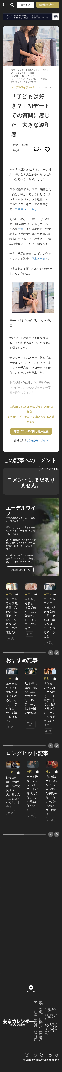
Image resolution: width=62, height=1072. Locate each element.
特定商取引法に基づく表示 (41, 1036)
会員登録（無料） (48, 4)
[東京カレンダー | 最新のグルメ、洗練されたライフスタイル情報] (3, 4)
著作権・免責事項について (41, 1022)
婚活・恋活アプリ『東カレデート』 (51, 1016)
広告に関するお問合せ (35, 1023)
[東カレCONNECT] (31, 16)
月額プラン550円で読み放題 (31, 431)
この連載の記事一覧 (20, 569)
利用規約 (41, 1003)
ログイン (25, 4)
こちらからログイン (37, 440)
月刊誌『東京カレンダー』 (51, 1009)
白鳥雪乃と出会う (26, 209)
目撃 (20, 229)
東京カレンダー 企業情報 (36, 1036)
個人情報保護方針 (41, 1011)
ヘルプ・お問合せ (35, 1012)
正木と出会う (40, 259)
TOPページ (35, 1003)
